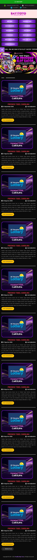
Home (10, 21)
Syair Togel (9, 35)
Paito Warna (9, 30)
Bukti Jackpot (27, 35)
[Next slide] (34, 62)
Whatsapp (19, 2)
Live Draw (27, 26)
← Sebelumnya (7, 549)
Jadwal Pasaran (10, 44)
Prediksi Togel (27, 21)
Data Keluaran (9, 26)
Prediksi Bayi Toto (19, 556)
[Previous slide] (2, 62)
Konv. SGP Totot (27, 39)
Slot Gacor (27, 30)
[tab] (17, 71)
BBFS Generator (9, 39)
